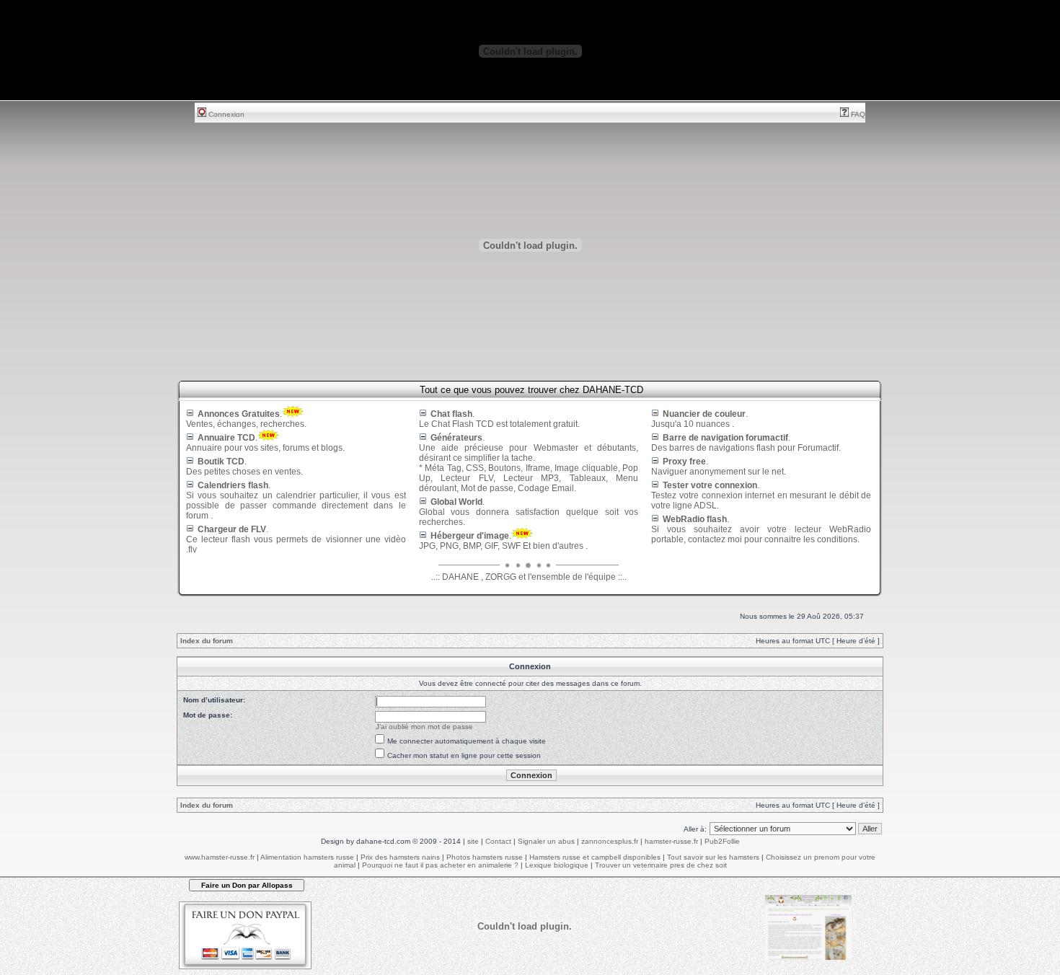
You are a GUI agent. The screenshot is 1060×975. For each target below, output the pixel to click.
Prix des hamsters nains (400, 857)
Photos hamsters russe (484, 857)
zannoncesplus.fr (609, 841)
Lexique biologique (556, 865)
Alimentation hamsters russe (307, 857)
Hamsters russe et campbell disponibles (595, 857)
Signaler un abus (546, 841)
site (473, 841)
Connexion (225, 114)
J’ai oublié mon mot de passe (424, 727)
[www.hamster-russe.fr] (808, 957)
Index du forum (206, 641)
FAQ (857, 114)
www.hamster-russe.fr (220, 857)
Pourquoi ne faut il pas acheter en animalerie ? (440, 865)
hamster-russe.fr (671, 841)
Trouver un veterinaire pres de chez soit (661, 865)
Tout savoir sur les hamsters (713, 857)
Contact (498, 841)
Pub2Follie (722, 841)
